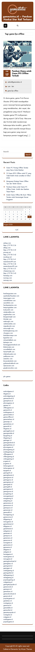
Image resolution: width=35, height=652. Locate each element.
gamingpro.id (7, 568)
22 (25, 217)
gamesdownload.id (9, 594)
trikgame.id (6, 394)
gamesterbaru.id (8, 419)
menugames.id (8, 522)
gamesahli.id (7, 512)
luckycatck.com (8, 310)
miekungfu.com (8, 321)
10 (5, 214)
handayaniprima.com (10, 305)
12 (13, 214)
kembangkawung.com (10, 331)
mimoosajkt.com (8, 328)
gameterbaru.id (8, 424)
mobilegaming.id (8, 452)
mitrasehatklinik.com (9, 340)
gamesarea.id (7, 545)
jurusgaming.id (8, 494)
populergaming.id (9, 580)
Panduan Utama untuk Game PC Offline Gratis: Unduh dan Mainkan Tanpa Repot (17, 189)
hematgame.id (7, 554)
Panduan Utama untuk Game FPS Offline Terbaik (22, 73)
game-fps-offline (12, 91)
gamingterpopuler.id (9, 584)
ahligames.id (7, 526)
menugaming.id (8, 496)
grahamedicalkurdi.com (10, 363)
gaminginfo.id (7, 473)
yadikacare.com (8, 356)
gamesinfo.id (7, 410)
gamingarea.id (8, 489)
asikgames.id (7, 531)
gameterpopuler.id (9, 612)
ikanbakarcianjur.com (10, 335)
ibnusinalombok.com (10, 361)
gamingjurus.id (8, 480)
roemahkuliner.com (9, 300)
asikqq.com (7, 243)
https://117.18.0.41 (9, 259)
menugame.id (7, 559)
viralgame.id (7, 617)
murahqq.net (7, 257)
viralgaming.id (7, 582)
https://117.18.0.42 (9, 255)
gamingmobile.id (8, 433)
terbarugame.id (8, 466)
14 (21, 214)
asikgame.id (7, 552)
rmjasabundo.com (9, 326)
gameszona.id (8, 517)
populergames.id (8, 598)
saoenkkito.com (8, 303)
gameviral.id (7, 605)
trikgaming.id (7, 438)
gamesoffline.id (8, 417)
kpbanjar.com (7, 342)
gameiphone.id (8, 401)
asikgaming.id (7, 501)
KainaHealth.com (8, 352)
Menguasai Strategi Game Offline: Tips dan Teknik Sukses (17, 182)
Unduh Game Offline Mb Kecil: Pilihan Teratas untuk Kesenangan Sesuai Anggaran (18, 197)
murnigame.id (7, 543)
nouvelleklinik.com (9, 349)
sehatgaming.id (8, 577)
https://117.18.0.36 (9, 245)
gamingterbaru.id (8, 445)
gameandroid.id (8, 398)
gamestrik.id (7, 426)
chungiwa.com (8, 333)
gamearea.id (7, 547)
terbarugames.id (8, 468)
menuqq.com (7, 280)
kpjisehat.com (7, 338)
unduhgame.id (8, 619)
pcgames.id (7, 463)
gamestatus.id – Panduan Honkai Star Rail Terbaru (17, 18)
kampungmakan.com (10, 307)
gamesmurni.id (8, 505)
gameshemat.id (8, 524)
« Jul (16, 230)
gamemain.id (7, 533)
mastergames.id (8, 556)
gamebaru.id (7, 601)
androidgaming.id (9, 396)
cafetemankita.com (9, 324)
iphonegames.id (8, 403)
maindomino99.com (9, 262)
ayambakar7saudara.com (11, 296)
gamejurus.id (7, 536)
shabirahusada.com (9, 354)
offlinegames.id (8, 408)
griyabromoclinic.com (10, 368)
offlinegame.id (8, 454)
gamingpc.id (7, 440)
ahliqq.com (6, 248)
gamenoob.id (7, 596)
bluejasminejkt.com (9, 317)
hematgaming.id (8, 515)
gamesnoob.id (8, 587)
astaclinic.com (7, 359)
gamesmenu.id (8, 503)
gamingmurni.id (8, 477)
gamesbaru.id (7, 591)
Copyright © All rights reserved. (17, 646)
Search (6, 152)
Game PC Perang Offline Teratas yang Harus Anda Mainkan (17, 169)
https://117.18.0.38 (9, 264)
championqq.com (9, 271)
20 (17, 217)
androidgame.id (8, 391)
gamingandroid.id (9, 442)
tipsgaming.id (7, 436)
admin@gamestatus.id (15, 82)
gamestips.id (7, 422)
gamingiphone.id (8, 431)
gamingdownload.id (9, 561)
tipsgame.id (7, 470)
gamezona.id (7, 540)
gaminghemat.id (8, 475)
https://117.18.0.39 (9, 250)
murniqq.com (7, 278)
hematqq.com (7, 275)
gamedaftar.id (7, 608)
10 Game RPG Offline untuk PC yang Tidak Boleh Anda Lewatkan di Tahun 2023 (18, 175)
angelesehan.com (9, 314)
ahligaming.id (7, 519)
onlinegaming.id (8, 459)
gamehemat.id (8, 529)
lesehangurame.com (9, 293)
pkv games (6, 376)
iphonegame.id (8, 447)
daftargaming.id (8, 575)
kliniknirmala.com (8, 347)
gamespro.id (7, 589)
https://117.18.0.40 (9, 273)
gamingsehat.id (8, 573)
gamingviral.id (7, 566)
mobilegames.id (8, 412)
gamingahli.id (7, 487)
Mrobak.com (7, 319)
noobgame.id (7, 615)
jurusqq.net (7, 252)
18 (9, 217)
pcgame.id (6, 461)
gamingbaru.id (8, 563)
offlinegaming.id (8, 456)
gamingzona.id (8, 491)
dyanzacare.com (8, 366)
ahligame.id (7, 549)
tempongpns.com (9, 298)
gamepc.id (6, 405)
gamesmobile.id (8, 415)
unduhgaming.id (8, 570)
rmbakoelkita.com (9, 312)
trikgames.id (7, 429)
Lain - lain (11, 86)
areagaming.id (8, 498)
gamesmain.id (7, 510)
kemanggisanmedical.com (11, 345)
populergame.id (8, 622)
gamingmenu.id (8, 482)
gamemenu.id (7, 538)
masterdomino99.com (10, 266)
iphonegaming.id (8, 449)
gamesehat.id (7, 610)
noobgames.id (8, 603)
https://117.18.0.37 (9, 269)
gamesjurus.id (7, 508)
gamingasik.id (7, 484)
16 (29, 214)
